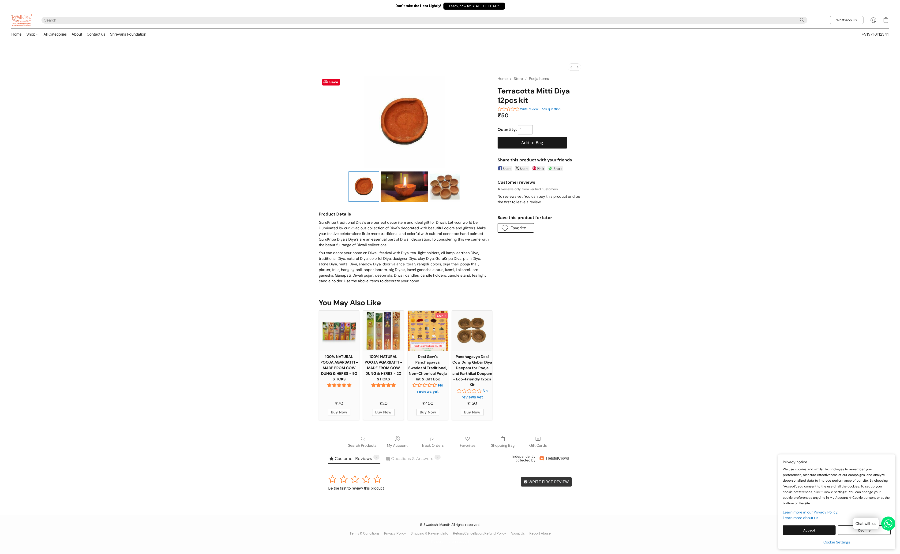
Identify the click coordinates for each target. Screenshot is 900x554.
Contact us (96, 34)
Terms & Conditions (364, 533)
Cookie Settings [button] (836, 542)
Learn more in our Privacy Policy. (810, 512)
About (76, 34)
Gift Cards (538, 445)
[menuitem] (571, 67)
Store (518, 78)
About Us (518, 533)
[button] (474, 6)
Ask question (551, 109)
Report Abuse (540, 533)
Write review (529, 109)
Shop (31, 34)
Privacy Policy (395, 533)
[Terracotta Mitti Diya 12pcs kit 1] (404, 186)
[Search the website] (802, 20)
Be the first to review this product (356, 488)
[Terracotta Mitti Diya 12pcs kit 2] (445, 186)
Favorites (468, 445)
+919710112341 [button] (875, 34)
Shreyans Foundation (128, 34)
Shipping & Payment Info (429, 533)
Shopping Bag (503, 445)
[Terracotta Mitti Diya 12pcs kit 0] (364, 186)
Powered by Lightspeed (450, 541)
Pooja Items (539, 78)
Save (333, 82)
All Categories (55, 34)
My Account (397, 445)
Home (16, 34)
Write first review (548, 482)
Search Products (362, 445)
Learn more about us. (801, 517)
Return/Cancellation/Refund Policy (479, 533)
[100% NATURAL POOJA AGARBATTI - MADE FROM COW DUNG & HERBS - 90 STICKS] (339, 331)
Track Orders (432, 445)
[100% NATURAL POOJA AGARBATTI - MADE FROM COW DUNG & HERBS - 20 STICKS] (383, 331)
